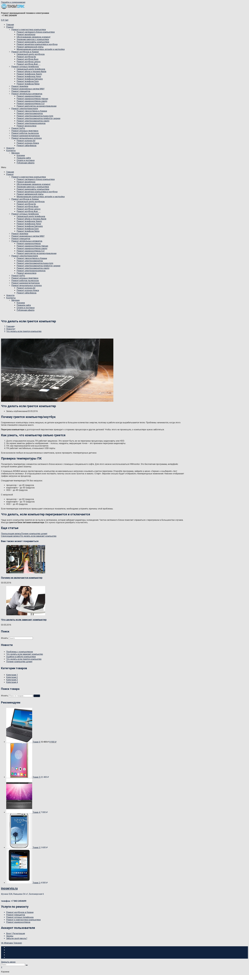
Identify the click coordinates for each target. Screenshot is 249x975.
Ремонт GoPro (18, 128)
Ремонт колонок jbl (26, 140)
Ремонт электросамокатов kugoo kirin (35, 116)
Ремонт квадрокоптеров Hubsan (32, 98)
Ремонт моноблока (26, 34)
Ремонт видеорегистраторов (25, 135)
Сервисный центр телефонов (31, 69)
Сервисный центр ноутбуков (31, 54)
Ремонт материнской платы (30, 47)
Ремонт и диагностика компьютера (28, 29)
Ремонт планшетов (20, 91)
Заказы (9, 936)
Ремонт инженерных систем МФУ (27, 89)
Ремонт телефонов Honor (29, 76)
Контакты (11, 150)
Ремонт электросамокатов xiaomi (33, 121)
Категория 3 (12, 680)
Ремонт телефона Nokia (28, 84)
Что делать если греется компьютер (24, 659)
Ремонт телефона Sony (28, 81)
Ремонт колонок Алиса (28, 143)
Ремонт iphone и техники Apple (31, 71)
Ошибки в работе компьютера (21, 656)
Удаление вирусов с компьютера (33, 39)
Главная (10, 24)
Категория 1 (12, 675)
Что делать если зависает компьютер (24, 619)
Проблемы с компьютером (19, 651)
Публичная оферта (25, 163)
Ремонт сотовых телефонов (25, 66)
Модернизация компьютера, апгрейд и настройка (41, 49)
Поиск (36, 696)
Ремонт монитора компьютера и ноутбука (37, 44)
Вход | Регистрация (15, 933)
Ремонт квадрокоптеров (29, 96)
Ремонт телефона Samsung (30, 79)
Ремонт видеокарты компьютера (33, 42)
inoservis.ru (9, 888)
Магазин (15, 153)
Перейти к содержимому (13, 2)
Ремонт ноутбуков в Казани (25, 52)
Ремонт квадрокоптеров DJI (30, 103)
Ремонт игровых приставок (24, 131)
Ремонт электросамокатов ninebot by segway (38, 118)
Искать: (4, 695)
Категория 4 (12, 682)
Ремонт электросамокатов (30, 113)
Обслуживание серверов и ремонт (33, 37)
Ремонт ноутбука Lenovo (28, 61)
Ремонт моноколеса (26, 126)
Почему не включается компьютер (21, 577)
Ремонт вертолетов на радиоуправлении (36, 106)
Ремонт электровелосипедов (31, 123)
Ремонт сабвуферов (26, 145)
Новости (10, 148)
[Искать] (27, 965)
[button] (124, 167)
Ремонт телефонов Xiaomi (29, 74)
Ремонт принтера (19, 86)
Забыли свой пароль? (16, 938)
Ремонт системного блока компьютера (36, 32)
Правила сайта (24, 158)
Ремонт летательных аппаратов (26, 93)
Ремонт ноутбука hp (26, 56)
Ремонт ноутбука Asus (27, 59)
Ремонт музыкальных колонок (26, 138)
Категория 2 (12, 677)
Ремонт (10, 27)
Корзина (21, 155)
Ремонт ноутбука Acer (28, 64)
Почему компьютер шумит (19, 661)
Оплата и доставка (25, 160)
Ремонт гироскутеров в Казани (32, 111)
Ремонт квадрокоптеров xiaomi (32, 101)
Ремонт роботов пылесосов (25, 133)
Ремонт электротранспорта (24, 108)
